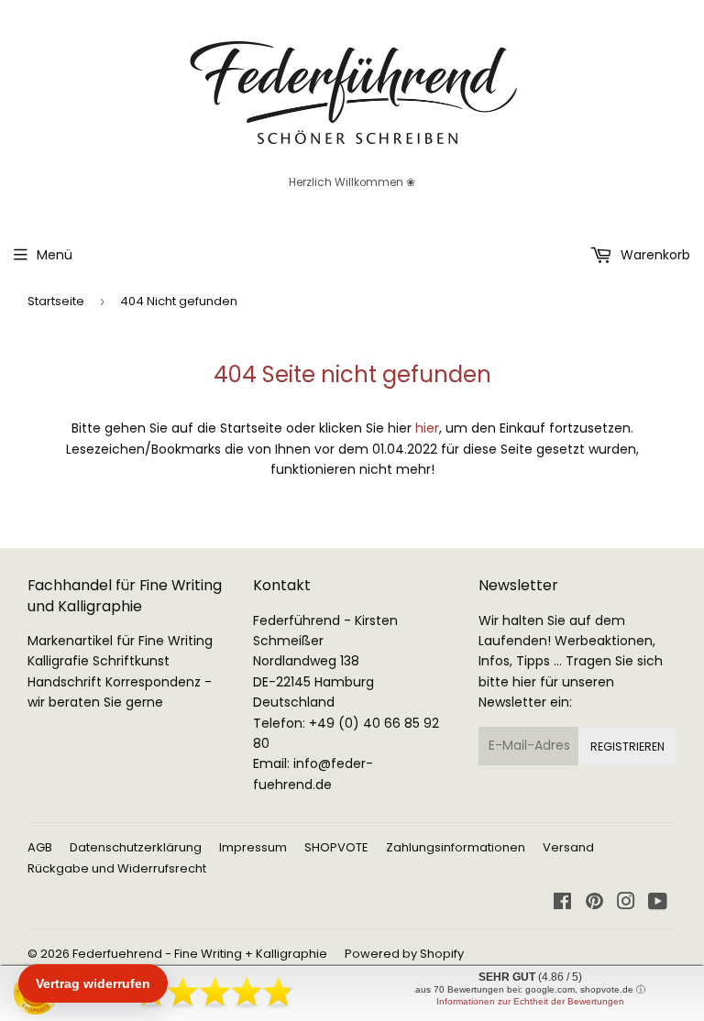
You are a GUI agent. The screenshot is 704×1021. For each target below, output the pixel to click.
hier (427, 428)
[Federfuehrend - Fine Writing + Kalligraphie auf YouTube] (657, 904)
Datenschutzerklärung (136, 847)
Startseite (56, 301)
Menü (54, 255)
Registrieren (627, 746)
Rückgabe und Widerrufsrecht (117, 868)
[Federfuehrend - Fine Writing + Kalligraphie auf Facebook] (562, 904)
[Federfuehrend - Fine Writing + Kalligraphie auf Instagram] (626, 904)
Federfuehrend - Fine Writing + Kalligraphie (199, 953)
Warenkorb (653, 255)
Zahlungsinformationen (455, 847)
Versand (568, 847)
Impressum (253, 847)
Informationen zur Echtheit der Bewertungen (530, 1001)
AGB (40, 847)
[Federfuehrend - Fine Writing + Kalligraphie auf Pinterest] (594, 904)
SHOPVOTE (336, 847)
